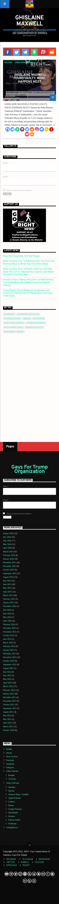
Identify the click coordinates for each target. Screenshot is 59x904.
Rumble (11, 775)
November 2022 (9, 657)
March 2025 (8, 595)
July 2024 (7, 610)
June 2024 (7, 614)
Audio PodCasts (12, 783)
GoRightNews (11, 827)
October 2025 (8, 570)
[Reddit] (32, 129)
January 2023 (8, 650)
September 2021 (9, 708)
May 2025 (7, 588)
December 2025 (9, 562)
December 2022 (9, 654)
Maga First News (13, 327)
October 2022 (8, 661)
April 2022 (7, 683)
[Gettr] (51, 129)
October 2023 (8, 635)
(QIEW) (26, 319)
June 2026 (7, 541)
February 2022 (9, 690)
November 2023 (9, 632)
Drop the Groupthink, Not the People (21, 256)
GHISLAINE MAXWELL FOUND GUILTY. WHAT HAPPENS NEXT (29, 78)
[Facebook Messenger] (42, 129)
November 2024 (9, 606)
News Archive (11, 756)
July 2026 (7, 537)
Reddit (26, 865)
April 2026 (7, 548)
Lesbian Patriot (36, 323)
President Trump (13, 332)
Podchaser (12, 824)
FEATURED (38, 319)
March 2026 (8, 552)
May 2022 (7, 679)
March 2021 (8, 726)
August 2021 (8, 712)
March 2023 (8, 643)
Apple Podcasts (14, 798)
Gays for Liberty (14, 323)
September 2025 (9, 573)
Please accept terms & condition (19, 190)
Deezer (11, 805)
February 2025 (9, 599)
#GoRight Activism (28, 314)
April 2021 (7, 723)
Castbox (11, 802)
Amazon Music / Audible (18, 794)
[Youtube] (27, 134)
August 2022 (8, 668)
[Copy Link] (46, 129)
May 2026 (7, 544)
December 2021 (9, 697)
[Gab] (17, 129)
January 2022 (8, 694)
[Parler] (22, 129)
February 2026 (9, 555)
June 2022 (7, 675)
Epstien (8, 62)
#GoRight (9, 314)
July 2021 (7, 715)
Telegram (10, 767)
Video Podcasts (12, 771)
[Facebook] (7, 129)
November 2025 (9, 566)
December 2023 (9, 628)
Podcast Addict (14, 820)
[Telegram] (12, 129)
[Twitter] (27, 129)
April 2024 (7, 621)
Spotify (11, 791)
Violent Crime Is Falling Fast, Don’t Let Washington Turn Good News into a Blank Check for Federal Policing (28, 282)
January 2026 (8, 559)
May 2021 (7, 719)
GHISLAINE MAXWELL (25, 62)
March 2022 (8, 686)
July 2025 (7, 581)
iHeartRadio (13, 813)
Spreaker (11, 787)
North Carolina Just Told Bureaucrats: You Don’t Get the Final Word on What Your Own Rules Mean (29, 262)
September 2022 (9, 664)
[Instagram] (37, 129)
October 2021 (8, 704)
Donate (9, 753)
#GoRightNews (12, 319)
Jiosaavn (11, 816)
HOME (9, 749)
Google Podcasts (15, 809)
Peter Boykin (10, 96)
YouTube (12, 779)
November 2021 (9, 701)
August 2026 (8, 533)
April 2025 (7, 592)
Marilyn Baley (34, 327)
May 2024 (7, 617)
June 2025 (7, 584)
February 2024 (9, 624)
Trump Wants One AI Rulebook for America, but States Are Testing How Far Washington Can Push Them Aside (27, 293)
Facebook (10, 760)
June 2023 (7, 639)
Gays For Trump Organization (29, 469)
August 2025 (8, 577)
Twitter (10, 862)
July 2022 (7, 672)
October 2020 (8, 730)
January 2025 (8, 603)
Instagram (10, 764)
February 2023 (9, 646)
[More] (32, 134)
